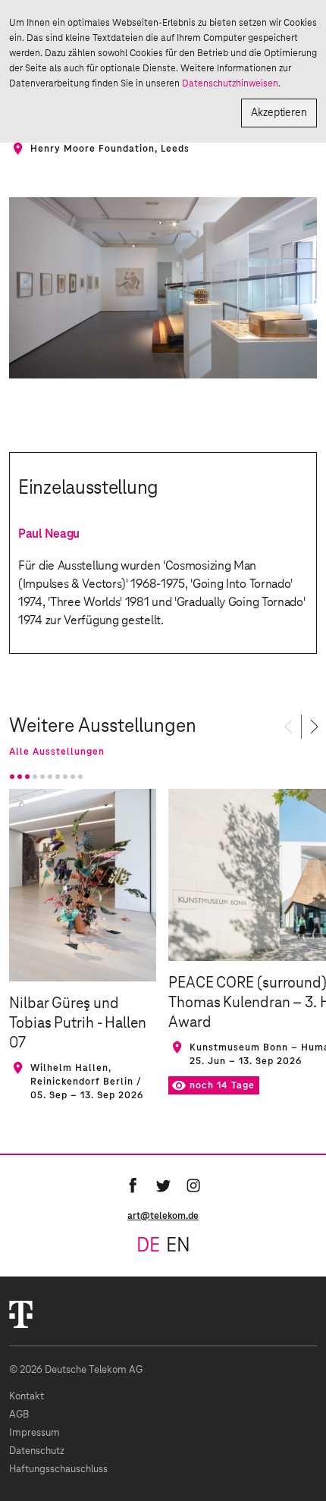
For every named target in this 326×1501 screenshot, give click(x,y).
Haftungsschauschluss (58, 1469)
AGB (19, 1415)
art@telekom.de (163, 1216)
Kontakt (26, 1396)
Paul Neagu (49, 534)
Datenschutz (36, 1451)
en (178, 1246)
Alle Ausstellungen (57, 751)
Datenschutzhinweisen (230, 83)
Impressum (34, 1433)
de (148, 1246)
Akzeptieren (279, 113)
